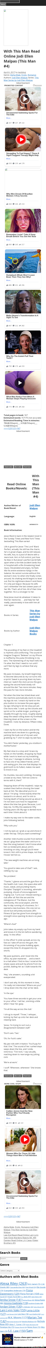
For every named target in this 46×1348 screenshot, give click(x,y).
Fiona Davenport (16, 1292)
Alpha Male (15, 75)
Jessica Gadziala (16, 1303)
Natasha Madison (29, 1322)
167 (18, 428)
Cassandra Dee (17, 1287)
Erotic (24, 75)
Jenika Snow (11, 1299)
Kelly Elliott (39, 1307)
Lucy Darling (35, 1314)
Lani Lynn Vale (13, 1310)
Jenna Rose (28, 1300)
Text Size (27, 467)
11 (12, 428)
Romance (32, 75)
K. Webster (28, 1307)
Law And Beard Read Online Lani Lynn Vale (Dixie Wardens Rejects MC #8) (21, 1236)
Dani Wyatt (31, 1287)
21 (15, 428)
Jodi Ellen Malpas (20, 77)
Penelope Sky (7, 1327)
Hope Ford (14, 1296)
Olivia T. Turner (17, 1324)
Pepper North (21, 1327)
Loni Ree (23, 1314)
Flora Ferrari (29, 1293)
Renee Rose (33, 1327)
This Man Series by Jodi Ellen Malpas (21, 79)
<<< (5, 428)
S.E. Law (17, 1331)
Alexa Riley (13, 1283)
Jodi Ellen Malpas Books (35, 630)
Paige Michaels (32, 1325)
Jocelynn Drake (36, 1303)
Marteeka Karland (14, 1321)
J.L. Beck (26, 1297)
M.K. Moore (17, 1317)
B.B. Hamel (34, 1284)
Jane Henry (37, 1297)
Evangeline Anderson (15, 1290)
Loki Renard (12, 1314)
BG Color (18, 467)
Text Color (8, 467)
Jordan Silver (11, 1306)
